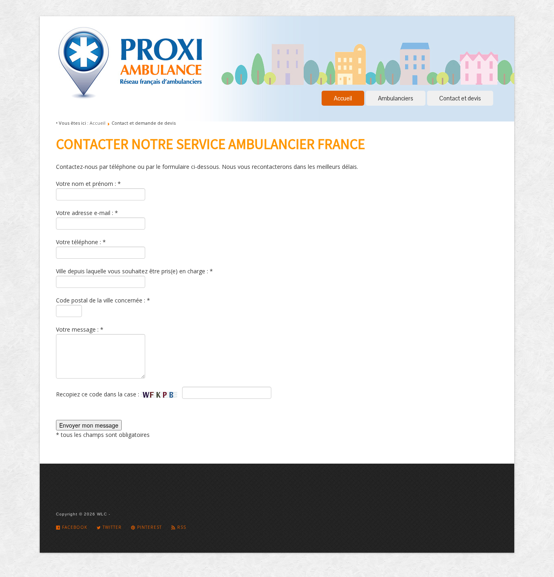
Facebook (73, 527)
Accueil (343, 98)
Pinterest (148, 527)
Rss (181, 527)
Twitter (111, 527)
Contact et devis (460, 98)
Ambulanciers (395, 98)
